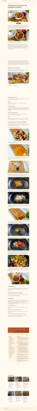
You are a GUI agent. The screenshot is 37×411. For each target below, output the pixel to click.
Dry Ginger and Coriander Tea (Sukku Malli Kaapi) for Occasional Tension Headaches (11, 385)
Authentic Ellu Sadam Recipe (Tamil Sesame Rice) (18, 398)
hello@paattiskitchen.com (17, 409)
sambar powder (21, 109)
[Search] (34, 0)
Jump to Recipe (18, 23)
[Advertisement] (18, 55)
